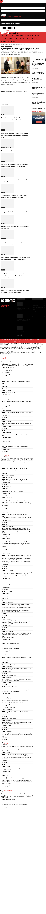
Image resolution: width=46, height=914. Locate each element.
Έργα (12, 35)
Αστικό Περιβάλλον (19, 35)
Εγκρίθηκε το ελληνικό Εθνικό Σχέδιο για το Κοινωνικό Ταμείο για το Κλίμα (38, 95)
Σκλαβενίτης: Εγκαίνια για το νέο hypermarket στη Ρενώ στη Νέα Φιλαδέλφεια (23, 308)
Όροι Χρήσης (15, 339)
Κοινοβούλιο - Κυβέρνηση (8, 46)
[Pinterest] (18, 98)
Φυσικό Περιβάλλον (29, 35)
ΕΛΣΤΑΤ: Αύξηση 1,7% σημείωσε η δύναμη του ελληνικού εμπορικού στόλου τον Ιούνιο (38, 102)
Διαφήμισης (6, 455)
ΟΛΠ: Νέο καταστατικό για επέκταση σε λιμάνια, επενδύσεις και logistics (38, 87)
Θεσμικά (22, 38)
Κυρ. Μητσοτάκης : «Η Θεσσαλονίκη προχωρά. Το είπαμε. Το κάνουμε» (37, 79)
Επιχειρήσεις (4, 238)
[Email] (29, 98)
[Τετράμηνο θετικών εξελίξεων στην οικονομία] (15, 143)
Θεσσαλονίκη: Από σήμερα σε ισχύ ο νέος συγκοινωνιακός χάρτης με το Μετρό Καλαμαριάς (38, 110)
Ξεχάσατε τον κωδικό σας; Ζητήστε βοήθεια (11, 16)
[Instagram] (2, 306)
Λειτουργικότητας (8, 790)
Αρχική (3, 35)
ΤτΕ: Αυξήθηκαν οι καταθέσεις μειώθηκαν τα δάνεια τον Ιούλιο (38, 73)
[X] (15, 98)
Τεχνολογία (4, 38)
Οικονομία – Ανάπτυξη (13, 38)
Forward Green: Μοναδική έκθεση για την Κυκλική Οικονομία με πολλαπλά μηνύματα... (23, 320)
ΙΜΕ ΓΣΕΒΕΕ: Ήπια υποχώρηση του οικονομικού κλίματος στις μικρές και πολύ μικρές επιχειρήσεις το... (38, 65)
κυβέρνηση (25, 91)
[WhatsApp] (20, 98)
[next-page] (2, 295)
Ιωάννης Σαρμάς (9, 91)
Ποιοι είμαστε (3, 339)
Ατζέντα (37, 38)
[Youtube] (6, 306)
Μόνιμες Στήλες (12, 41)
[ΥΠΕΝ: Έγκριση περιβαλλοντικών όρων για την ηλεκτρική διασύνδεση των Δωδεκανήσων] (15, 219)
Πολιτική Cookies (21, 339)
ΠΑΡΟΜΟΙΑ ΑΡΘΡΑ (4, 104)
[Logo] (5, 33)
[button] (43, 33)
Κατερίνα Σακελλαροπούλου (17, 91)
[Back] (1, 3)
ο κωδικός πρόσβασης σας (7, 13)
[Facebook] (12, 98)
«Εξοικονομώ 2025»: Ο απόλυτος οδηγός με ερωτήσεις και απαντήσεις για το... (23, 333)
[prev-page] (1, 295)
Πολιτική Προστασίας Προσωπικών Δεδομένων (33, 339)
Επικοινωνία (9, 339)
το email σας (3, 22)
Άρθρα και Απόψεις (30, 38)
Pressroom (4, 41)
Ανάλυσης (6, 743)
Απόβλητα (37, 35)
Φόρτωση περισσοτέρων (37, 111)
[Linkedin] (26, 98)
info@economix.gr (5, 305)
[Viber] (23, 98)
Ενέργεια (8, 35)
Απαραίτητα (6, 357)
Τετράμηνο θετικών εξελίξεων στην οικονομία (10, 150)
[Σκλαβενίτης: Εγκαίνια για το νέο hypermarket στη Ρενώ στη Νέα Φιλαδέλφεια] (23, 304)
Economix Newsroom (9, 54)
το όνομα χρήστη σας (6, 9)
